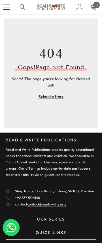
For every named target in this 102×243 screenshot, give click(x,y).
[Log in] (79, 7)
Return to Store (51, 96)
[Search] (22, 7)
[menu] (6, 7)
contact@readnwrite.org (46, 204)
